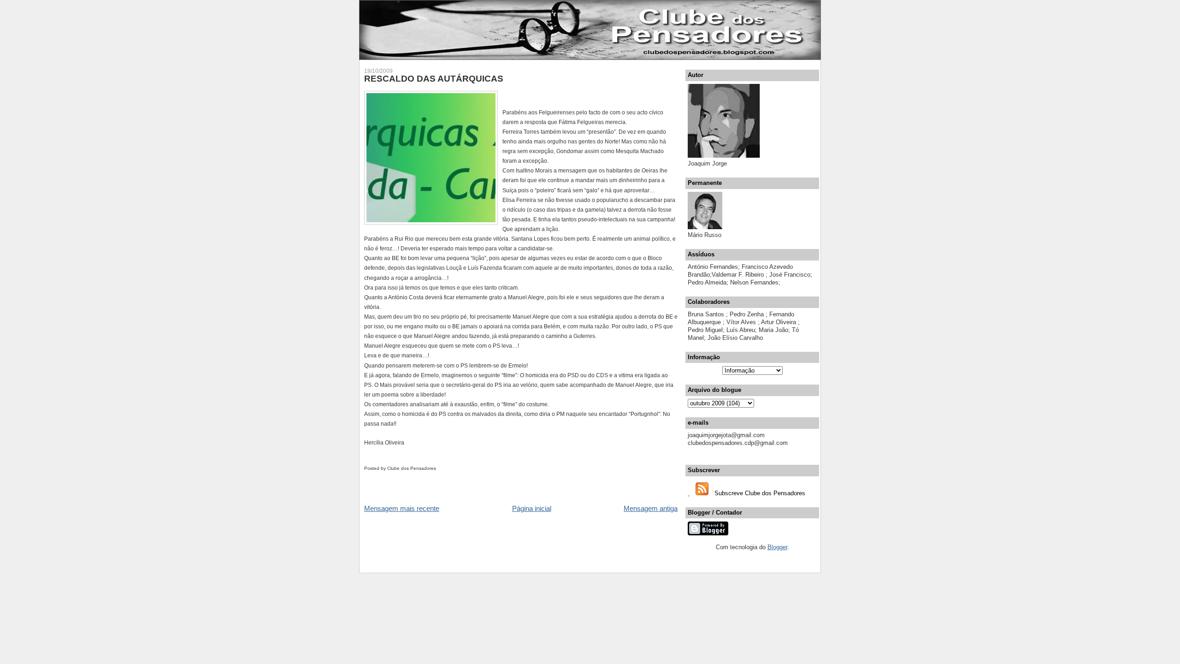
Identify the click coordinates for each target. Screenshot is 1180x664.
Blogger (777, 547)
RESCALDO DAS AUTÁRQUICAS (433, 78)
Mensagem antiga (651, 508)
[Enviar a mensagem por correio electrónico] (438, 468)
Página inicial (531, 508)
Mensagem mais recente (401, 508)
